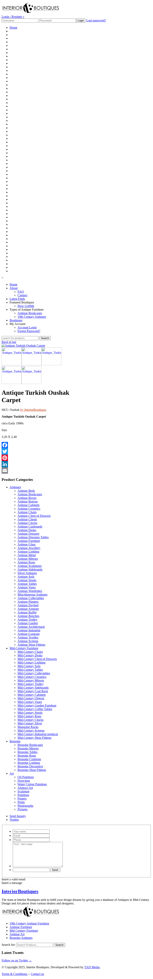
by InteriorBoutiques (33, 409)
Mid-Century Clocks (30, 719)
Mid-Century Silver (30, 723)
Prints (21, 802)
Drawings (24, 780)
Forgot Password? (29, 331)
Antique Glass (26, 544)
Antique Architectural (31, 626)
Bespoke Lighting (29, 762)
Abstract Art (25, 787)
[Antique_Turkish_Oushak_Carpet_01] (23, 345)
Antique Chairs (27, 512)
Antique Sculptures (30, 566)
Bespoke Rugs (27, 755)
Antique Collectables (31, 598)
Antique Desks (27, 530)
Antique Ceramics (29, 508)
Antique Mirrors (28, 558)
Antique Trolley (27, 619)
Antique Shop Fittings (31, 644)
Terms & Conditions (15, 974)
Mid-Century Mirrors (31, 680)
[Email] (44, 470)
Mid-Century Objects (31, 698)
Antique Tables (27, 583)
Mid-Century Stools (30, 712)
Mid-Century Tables (30, 669)
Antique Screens (28, 641)
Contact (22, 295)
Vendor (14, 819)
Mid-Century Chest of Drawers (37, 659)
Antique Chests (27, 519)
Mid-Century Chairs (30, 651)
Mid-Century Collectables (34, 673)
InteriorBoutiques (20, 891)
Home (13, 27)
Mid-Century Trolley (31, 684)
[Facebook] (44, 445)
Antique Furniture (29, 540)
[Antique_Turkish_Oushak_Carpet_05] (31, 364)
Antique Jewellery (29, 548)
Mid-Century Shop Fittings (34, 737)
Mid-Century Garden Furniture (37, 705)
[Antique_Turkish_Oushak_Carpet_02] (12, 364)
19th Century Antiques (32, 316)
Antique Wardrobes (30, 591)
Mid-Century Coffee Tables (35, 709)
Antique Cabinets (28, 505)
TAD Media (92, 967)
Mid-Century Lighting (31, 662)
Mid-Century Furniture (24, 648)
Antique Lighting (28, 551)
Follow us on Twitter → (17, 960)
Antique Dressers (28, 533)
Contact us (37, 974)
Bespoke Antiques (21, 937)
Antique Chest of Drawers (34, 515)
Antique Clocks (27, 523)
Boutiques (16, 320)
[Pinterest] (44, 458)
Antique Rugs (26, 562)
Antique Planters (28, 601)
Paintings (23, 795)
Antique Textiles (28, 637)
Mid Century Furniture (24, 930)
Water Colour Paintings (32, 784)
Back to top (9, 342)
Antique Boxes (27, 498)
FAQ (21, 291)
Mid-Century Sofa (29, 666)
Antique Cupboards (30, 526)
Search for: (8, 944)
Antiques (15, 487)
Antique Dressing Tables (33, 537)
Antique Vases (27, 587)
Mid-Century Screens (31, 730)
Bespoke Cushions (29, 759)
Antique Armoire (28, 609)
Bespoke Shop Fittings (32, 770)
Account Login (27, 327)
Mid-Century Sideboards (33, 687)
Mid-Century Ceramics (32, 677)
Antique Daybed (28, 605)
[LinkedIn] (44, 464)
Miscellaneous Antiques (32, 594)
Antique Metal (27, 555)
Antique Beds (26, 490)
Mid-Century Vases (30, 702)
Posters (22, 798)
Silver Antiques (27, 573)
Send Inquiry (18, 816)
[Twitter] (44, 451)
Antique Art (17, 934)
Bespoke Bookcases (30, 745)
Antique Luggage (29, 634)
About (14, 288)
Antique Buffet (27, 612)
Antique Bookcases (30, 313)
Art (12, 773)
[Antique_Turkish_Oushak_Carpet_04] (51, 364)
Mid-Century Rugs (29, 716)
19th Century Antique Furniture (29, 923)
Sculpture (23, 791)
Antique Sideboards (30, 569)
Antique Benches (28, 616)
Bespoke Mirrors (28, 748)
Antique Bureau (28, 501)
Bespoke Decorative (30, 766)
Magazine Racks (28, 727)
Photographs (25, 805)
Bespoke (15, 741)
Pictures (22, 809)
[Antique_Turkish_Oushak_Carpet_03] (12, 383)
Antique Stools (27, 580)
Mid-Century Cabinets (32, 694)
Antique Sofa (26, 576)
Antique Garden (28, 623)
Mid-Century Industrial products (38, 734)
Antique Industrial (29, 630)
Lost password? (96, 20)
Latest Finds (17, 298)
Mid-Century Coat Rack (33, 691)
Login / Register (13, 16)
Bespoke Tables (27, 752)
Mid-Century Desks (30, 655)
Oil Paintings (26, 777)
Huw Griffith (26, 306)
